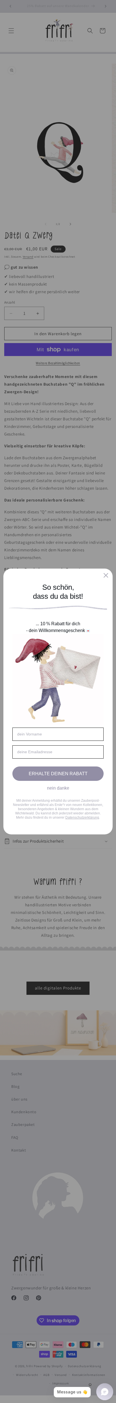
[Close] (106, 575)
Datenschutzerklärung (82, 817)
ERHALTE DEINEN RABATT (58, 773)
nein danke (58, 788)
